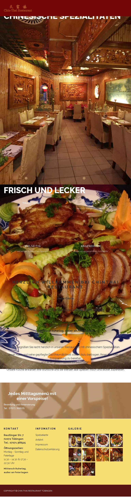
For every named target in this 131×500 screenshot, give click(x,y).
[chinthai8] (88, 469)
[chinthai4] (102, 454)
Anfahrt (39, 439)
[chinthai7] (75, 469)
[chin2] (88, 440)
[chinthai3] (88, 454)
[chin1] (75, 440)
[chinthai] (102, 440)
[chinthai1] (116, 440)
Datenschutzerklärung (47, 449)
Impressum (41, 444)
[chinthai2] (75, 454)
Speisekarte (41, 435)
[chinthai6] (116, 454)
